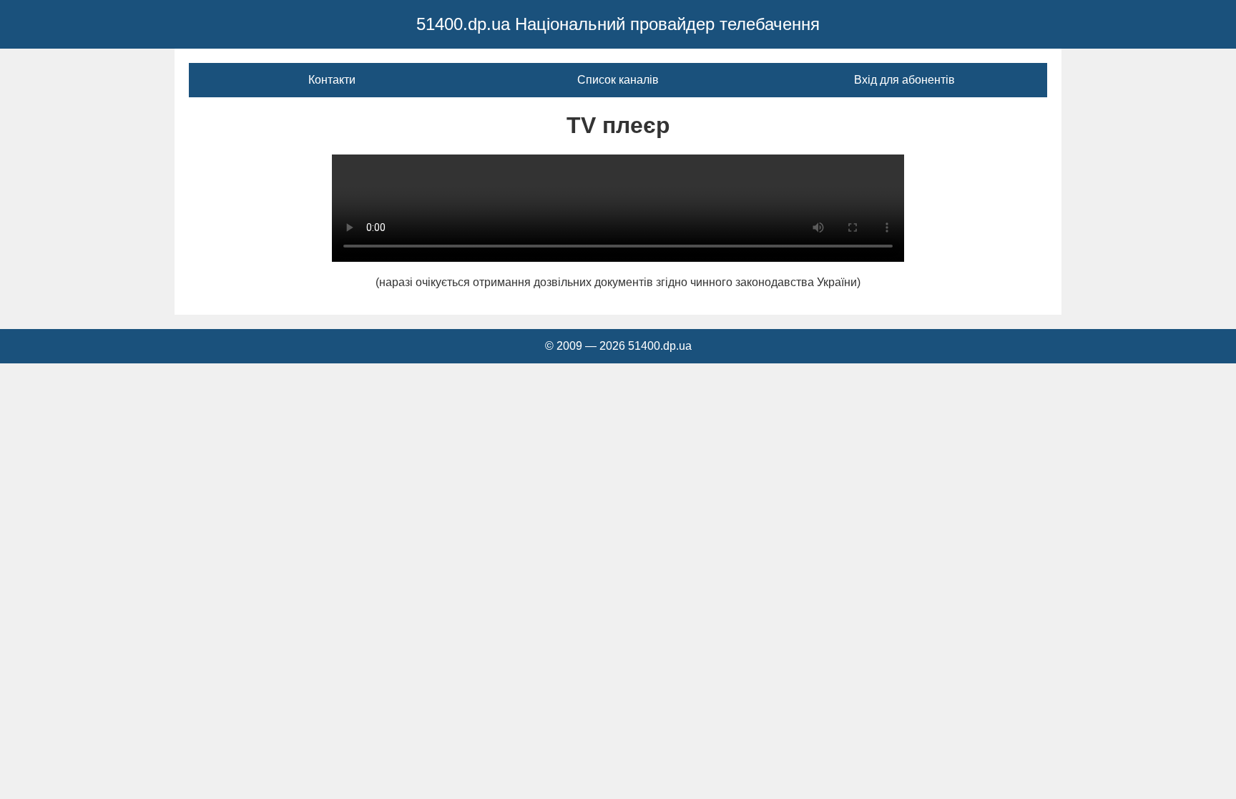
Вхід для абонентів (904, 80)
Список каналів (618, 80)
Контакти (331, 80)
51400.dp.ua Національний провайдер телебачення (618, 24)
